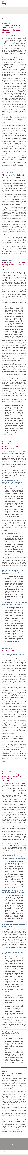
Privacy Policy (4, 1151)
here (10, 434)
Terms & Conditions (13, 1151)
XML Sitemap (22, 1151)
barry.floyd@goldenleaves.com (15, 753)
